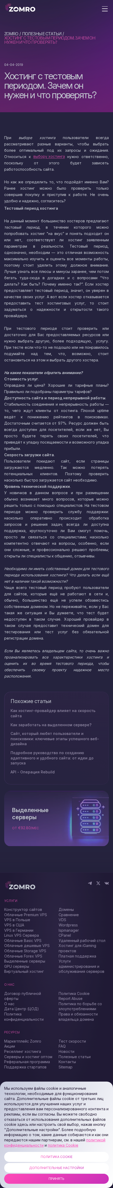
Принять (56, 1179)
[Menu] (105, 9)
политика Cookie (63, 1145)
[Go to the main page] (20, 8)
